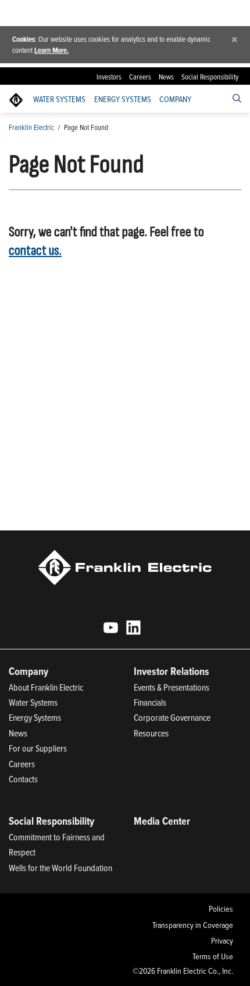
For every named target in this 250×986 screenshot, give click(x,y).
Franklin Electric (31, 127)
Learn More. (51, 50)
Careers (140, 76)
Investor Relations (171, 671)
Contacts (23, 778)
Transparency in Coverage (192, 925)
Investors (109, 76)
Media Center (162, 821)
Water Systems (59, 99)
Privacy (222, 941)
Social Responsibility (209, 76)
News (166, 76)
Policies (221, 909)
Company (28, 671)
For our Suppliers (38, 748)
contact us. (35, 250)
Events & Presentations (171, 687)
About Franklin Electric (46, 687)
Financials (150, 702)
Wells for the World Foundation (60, 867)
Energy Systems (122, 99)
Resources (151, 733)
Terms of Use (212, 956)
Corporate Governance (172, 717)
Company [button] (175, 99)
